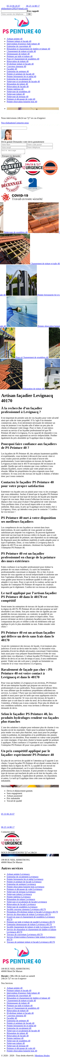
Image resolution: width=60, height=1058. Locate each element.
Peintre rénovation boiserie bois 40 (22, 101)
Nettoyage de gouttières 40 (18, 91)
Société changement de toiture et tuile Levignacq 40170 (31, 927)
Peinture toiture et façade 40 (19, 41)
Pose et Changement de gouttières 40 (23, 59)
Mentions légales (42, 1055)
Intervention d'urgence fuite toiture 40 (23, 44)
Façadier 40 (12, 69)
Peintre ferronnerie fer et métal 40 (21, 76)
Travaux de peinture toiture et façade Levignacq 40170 (31, 942)
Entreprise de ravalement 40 (19, 79)
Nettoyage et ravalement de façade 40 (23, 81)
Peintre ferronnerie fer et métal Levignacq (25, 879)
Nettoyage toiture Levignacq (19, 894)
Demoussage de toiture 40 (18, 54)
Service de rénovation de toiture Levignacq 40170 (29, 914)
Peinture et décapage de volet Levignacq (24, 889)
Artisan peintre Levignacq (18, 874)
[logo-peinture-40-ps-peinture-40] (22, 34)
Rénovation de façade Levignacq (21, 904)
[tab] (33, 108)
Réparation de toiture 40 (17, 84)
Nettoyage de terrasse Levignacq (21, 892)
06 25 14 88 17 (33, 6)
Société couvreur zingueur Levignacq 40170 (26, 909)
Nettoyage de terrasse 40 (17, 96)
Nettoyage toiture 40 (16, 94)
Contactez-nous (22, 123)
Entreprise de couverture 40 (19, 46)
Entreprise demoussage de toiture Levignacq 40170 (29, 924)
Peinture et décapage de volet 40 (21, 99)
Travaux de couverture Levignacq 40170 (25, 934)
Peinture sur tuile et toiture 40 (20, 56)
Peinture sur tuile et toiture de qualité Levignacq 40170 (31, 922)
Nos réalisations (8, 123)
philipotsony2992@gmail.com (14, 8)
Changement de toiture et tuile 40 (21, 51)
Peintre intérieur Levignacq (19, 897)
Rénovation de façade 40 (18, 86)
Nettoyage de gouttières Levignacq (22, 907)
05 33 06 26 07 (13, 6)
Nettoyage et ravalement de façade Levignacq (27, 902)
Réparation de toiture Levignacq (21, 899)
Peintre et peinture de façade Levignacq (24, 882)
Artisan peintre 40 (14, 39)
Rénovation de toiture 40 (17, 61)
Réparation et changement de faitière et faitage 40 (28, 49)
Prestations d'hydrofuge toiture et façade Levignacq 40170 (32, 912)
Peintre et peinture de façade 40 (20, 74)
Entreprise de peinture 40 (18, 71)
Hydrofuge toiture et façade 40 (20, 64)
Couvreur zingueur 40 (16, 66)
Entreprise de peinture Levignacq (21, 884)
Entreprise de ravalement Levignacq (22, 876)
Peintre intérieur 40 (15, 89)
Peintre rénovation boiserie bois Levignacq (25, 887)
